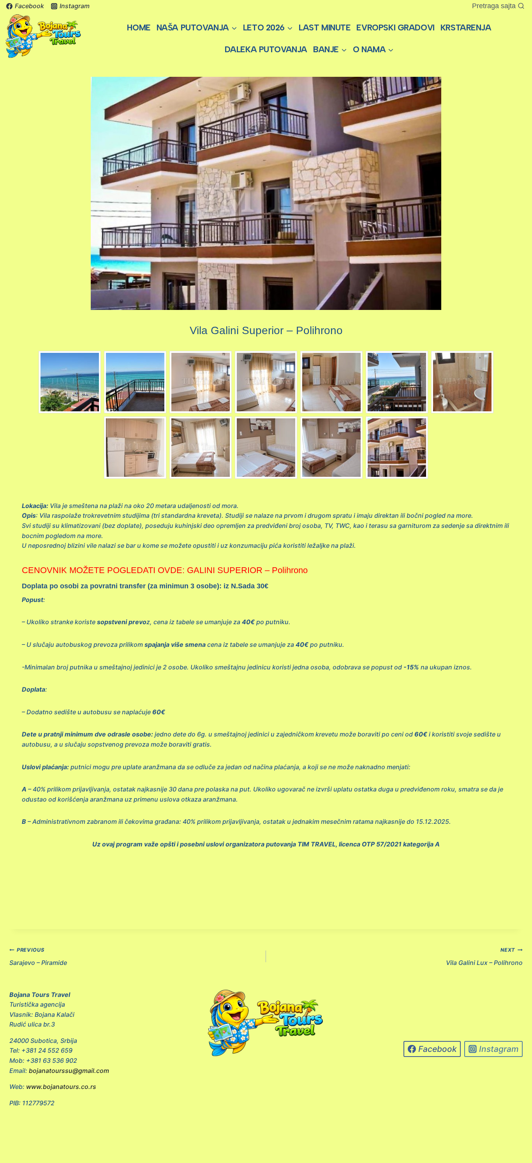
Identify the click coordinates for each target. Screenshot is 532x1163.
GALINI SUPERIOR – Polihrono (248, 570)
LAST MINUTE (325, 27)
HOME (138, 27)
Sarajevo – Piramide (38, 957)
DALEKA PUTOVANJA (266, 49)
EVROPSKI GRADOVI (395, 27)
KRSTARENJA (465, 27)
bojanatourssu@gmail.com (69, 1070)
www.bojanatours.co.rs (61, 1086)
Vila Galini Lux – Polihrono (484, 957)
